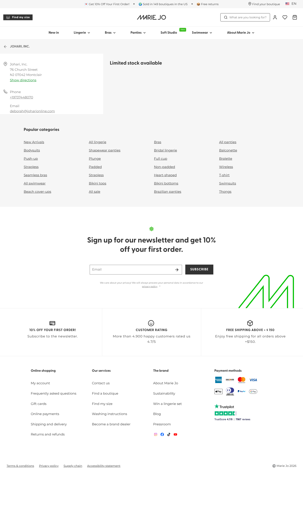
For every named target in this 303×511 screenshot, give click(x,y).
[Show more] (160, 286)
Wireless (226, 167)
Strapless (31, 167)
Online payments (45, 414)
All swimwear (35, 184)
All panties (227, 142)
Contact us (101, 383)
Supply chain (72, 466)
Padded (95, 167)
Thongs (225, 192)
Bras (108, 32)
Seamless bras (35, 175)
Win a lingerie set (167, 404)
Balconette (228, 151)
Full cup (160, 159)
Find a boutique (105, 394)
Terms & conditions (20, 466)
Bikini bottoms (166, 184)
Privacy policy (49, 466)
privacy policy (149, 286)
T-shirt (224, 175)
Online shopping (43, 371)
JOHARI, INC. (20, 46)
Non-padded (164, 167)
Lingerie (80, 32)
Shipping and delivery (49, 424)
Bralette (225, 159)
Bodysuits (32, 151)
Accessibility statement (103, 466)
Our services (101, 371)
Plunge (95, 159)
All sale (94, 192)
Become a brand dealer (111, 424)
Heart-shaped (165, 175)
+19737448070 (21, 97)
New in (54, 32)
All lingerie (97, 142)
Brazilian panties (167, 192)
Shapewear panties (104, 151)
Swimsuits (227, 184)
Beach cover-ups (37, 192)
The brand (161, 371)
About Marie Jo (238, 32)
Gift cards (38, 404)
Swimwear (200, 32)
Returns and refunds (48, 434)
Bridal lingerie (165, 151)
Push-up (31, 159)
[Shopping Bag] (295, 17)
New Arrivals (34, 142)
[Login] (275, 17)
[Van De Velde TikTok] (168, 435)
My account (40, 383)
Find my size (21, 17)
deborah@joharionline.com (32, 111)
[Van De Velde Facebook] (162, 435)
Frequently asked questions (53, 394)
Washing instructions (109, 414)
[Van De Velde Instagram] (155, 435)
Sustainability (164, 394)
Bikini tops (97, 184)
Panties (136, 32)
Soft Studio (172, 31)
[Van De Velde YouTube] (175, 435)
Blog (157, 414)
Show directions (23, 80)
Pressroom (162, 424)
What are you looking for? (248, 17)
